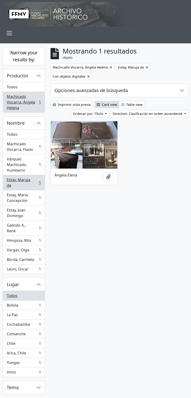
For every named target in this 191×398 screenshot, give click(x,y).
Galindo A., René (24, 228)
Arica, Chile (24, 354)
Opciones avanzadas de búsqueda (91, 90)
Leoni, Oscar (24, 270)
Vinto (24, 373)
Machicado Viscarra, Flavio (24, 146)
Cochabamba (24, 325)
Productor (17, 76)
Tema (13, 387)
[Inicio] (95, 14)
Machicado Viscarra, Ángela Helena (24, 102)
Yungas (24, 363)
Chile (24, 344)
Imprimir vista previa (74, 104)
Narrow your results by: (24, 56)
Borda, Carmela (24, 260)
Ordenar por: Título (88, 113)
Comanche (24, 335)
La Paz (24, 316)
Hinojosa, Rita (24, 241)
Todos (12, 87)
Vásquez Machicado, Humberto (24, 164)
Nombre (16, 123)
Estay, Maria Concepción (24, 197)
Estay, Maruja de (24, 182)
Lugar (13, 284)
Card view (109, 104)
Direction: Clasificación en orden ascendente (148, 113)
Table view (134, 104)
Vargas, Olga (24, 251)
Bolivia (24, 306)
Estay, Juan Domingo (24, 213)
